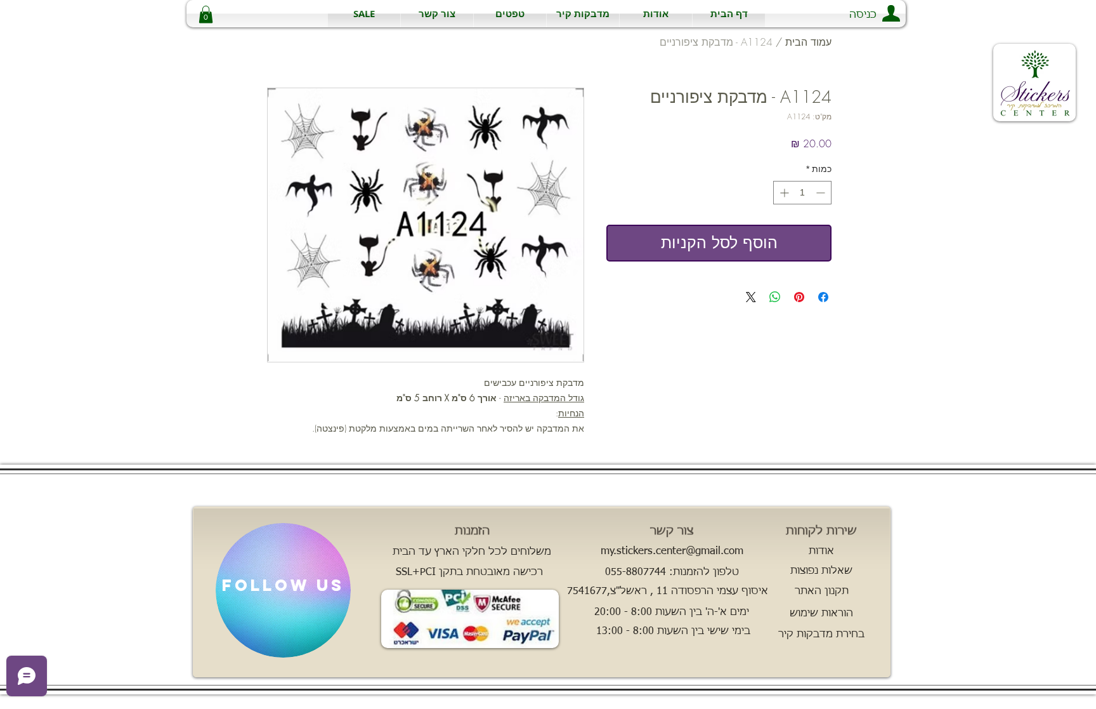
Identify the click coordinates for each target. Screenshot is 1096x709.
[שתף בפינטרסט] (799, 297)
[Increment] (783, 193)
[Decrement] (822, 193)
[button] (583, 13)
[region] (283, 590)
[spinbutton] (802, 193)
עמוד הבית (808, 42)
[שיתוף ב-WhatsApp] (775, 297)
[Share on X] (751, 297)
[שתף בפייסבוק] (823, 297)
